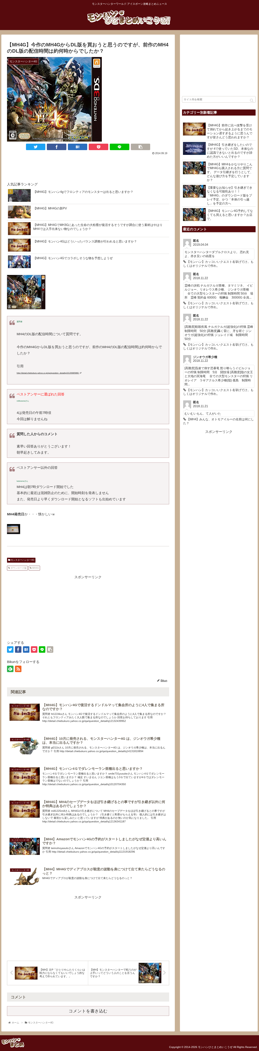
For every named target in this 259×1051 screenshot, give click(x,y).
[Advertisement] (88, 166)
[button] (251, 100)
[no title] (13, 533)
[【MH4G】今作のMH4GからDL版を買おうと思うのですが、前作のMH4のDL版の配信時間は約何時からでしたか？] (77, 147)
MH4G (35, 568)
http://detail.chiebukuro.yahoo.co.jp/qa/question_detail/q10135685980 (48, 373)
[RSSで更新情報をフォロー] (18, 669)
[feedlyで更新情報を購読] (10, 669)
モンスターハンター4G (22, 560)
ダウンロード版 (18, 568)
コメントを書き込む (88, 1011)
